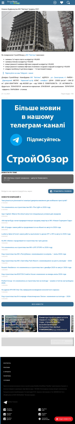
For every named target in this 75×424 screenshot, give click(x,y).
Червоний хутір (27, 80)
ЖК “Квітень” (31, 55)
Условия (6, 380)
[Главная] (14, 2)
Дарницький (7, 80)
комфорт (44, 80)
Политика (7, 376)
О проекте (7, 372)
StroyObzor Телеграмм (12, 401)
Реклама (6, 367)
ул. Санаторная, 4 (58, 77)
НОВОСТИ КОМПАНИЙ (11, 196)
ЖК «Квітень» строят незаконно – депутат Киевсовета (25, 179)
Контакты (7, 363)
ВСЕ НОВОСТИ (37, 304)
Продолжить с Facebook (62, 191)
